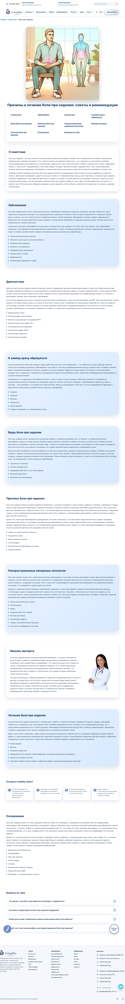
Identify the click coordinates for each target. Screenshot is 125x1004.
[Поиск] (117, 4)
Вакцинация (41, 12)
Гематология (55, 959)
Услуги (73, 12)
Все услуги (31, 954)
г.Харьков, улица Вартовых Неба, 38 (31, 5)
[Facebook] (117, 999)
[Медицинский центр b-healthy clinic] (14, 12)
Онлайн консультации (35, 961)
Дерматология (55, 964)
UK (97, 12)
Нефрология (55, 972)
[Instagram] (123, 999)
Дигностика (69, 115)
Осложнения (43, 132)
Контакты (77, 964)
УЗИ (29, 964)
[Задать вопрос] (121, 986)
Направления (62, 12)
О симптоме (16, 115)
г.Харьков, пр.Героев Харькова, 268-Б (68, 5)
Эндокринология (56, 977)
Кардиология (55, 967)
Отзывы (76, 959)
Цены (82, 12)
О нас (89, 12)
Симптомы (12, 19)
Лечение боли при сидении (19, 133)
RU (101, 12)
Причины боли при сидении (46, 124)
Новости (76, 967)
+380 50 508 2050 (64, 3)
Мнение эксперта (99, 123)
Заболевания (43, 115)
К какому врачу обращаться (98, 116)
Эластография (33, 967)
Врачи (51, 12)
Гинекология (55, 961)
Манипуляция (32, 969)
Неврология (55, 969)
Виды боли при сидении (21, 123)
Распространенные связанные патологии (73, 124)
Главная (3, 19)
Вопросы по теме (72, 132)
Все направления (56, 954)
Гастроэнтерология (57, 956)
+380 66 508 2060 (27, 3)
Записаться (111, 12)
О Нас (76, 961)
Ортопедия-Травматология (59, 975)
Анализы (28, 12)
